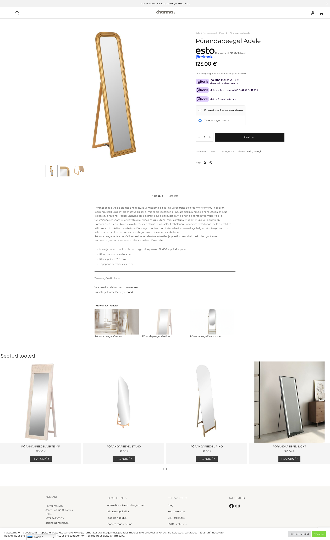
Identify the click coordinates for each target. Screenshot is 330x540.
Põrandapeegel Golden (108, 336)
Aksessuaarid (211, 33)
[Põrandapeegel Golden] (117, 322)
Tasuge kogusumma (216, 120)
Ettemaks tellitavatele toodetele (223, 110)
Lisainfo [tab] (173, 195)
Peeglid (223, 33)
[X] (205, 163)
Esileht (199, 33)
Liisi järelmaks (176, 517)
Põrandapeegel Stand (124, 446)
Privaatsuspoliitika (118, 511)
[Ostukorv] (321, 13)
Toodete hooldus (116, 517)
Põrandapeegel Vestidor (156, 336)
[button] (41, 459)
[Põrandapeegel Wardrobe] (212, 322)
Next (179, 101)
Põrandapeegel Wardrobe (205, 336)
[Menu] (9, 13)
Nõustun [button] (319, 534)
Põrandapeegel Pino (206, 446)
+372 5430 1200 (55, 518)
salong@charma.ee (57, 522)
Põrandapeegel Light (289, 446)
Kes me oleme (176, 511)
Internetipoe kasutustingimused (126, 505)
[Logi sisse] (313, 13)
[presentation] (322, 357)
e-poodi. (129, 292)
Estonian (37, 537)
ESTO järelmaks (177, 524)
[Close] (327, 3)
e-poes (134, 287)
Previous (49, 101)
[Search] (17, 13)
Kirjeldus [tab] (157, 195)
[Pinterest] (210, 163)
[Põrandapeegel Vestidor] (164, 322)
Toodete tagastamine (119, 524)
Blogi (171, 505)
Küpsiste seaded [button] (299, 534)
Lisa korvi (250, 137)
